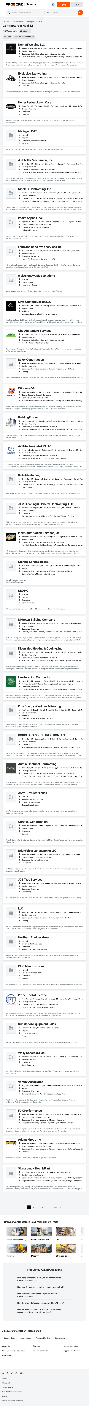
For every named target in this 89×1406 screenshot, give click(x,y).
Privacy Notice (6, 1383)
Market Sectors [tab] (25, 1338)
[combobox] (64, 13)
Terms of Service (7, 1387)
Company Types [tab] (9, 1338)
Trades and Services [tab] (43, 1338)
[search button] (80, 12)
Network (31, 4)
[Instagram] (16, 1373)
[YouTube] (21, 1373)
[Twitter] (12, 1373)
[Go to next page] (60, 1207)
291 (55, 1207)
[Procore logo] (14, 4)
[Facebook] (7, 1373)
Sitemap (4, 1396)
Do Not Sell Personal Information (12, 1392)
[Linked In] (3, 1373)
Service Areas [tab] (60, 1338)
